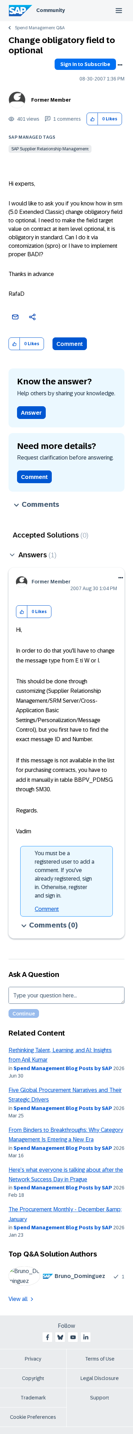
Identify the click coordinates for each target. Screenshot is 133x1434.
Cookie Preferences (33, 1417)
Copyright (33, 1378)
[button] (92, 119)
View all (18, 1299)
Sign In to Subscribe (85, 64)
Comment (69, 344)
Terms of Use (100, 1359)
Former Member (51, 100)
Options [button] (120, 65)
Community (50, 10)
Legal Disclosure (100, 1378)
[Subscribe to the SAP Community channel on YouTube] (73, 1337)
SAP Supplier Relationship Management (50, 148)
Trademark (33, 1397)
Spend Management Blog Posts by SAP (62, 1068)
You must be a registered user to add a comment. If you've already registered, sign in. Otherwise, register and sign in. (64, 874)
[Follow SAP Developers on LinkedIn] (86, 1337)
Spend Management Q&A (40, 27)
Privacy (33, 1359)
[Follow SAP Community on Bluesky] (60, 1337)
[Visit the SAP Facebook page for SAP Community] (47, 1337)
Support (99, 1397)
